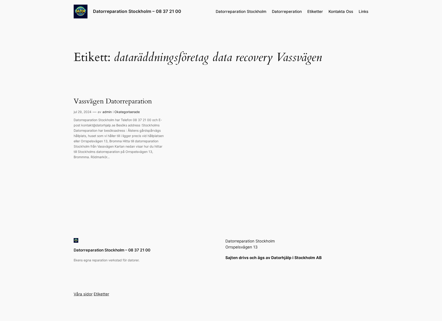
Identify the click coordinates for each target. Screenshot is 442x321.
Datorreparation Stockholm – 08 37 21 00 (137, 11)
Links (363, 11)
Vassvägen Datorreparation (113, 101)
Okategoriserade (127, 112)
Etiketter (315, 11)
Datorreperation (287, 11)
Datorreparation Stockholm (241, 11)
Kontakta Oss (341, 11)
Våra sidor (83, 294)
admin (107, 112)
